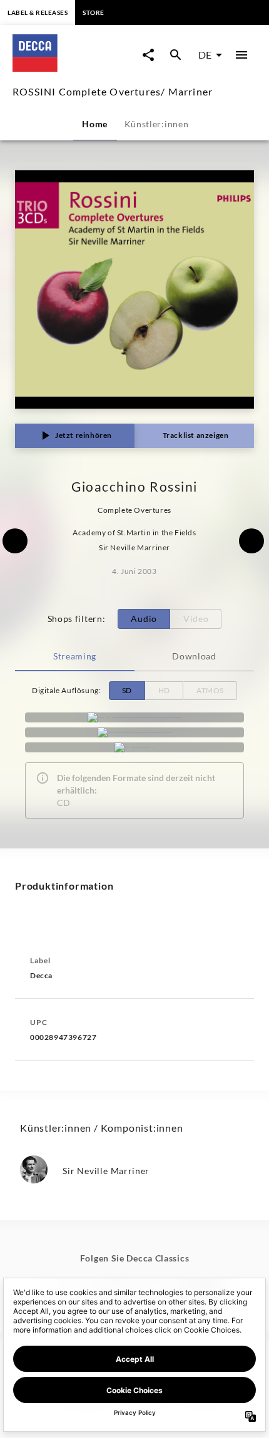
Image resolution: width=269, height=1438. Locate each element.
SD (127, 690)
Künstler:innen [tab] (156, 124)
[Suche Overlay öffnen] (175, 54)
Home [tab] (95, 124)
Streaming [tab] (74, 656)
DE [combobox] (204, 55)
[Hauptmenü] (241, 54)
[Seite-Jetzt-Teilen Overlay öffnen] (148, 54)
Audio (144, 618)
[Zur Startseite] (73, 68)
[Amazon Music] (134, 732)
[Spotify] (134, 747)
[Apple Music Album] (134, 717)
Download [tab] (194, 656)
